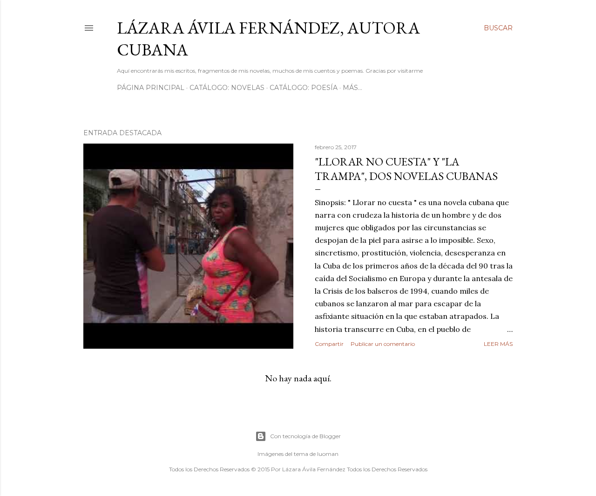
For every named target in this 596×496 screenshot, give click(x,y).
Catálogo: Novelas (227, 87)
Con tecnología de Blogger (305, 436)
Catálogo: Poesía (304, 87)
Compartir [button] (329, 343)
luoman (328, 453)
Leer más (498, 343)
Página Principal (150, 87)
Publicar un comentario (383, 343)
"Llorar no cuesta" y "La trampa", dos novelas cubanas (406, 168)
